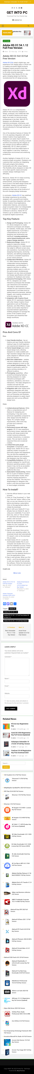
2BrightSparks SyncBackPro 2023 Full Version (17, 788)
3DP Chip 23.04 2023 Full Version (13, 791)
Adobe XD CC (17, 195)
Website (7, 693)
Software (6, 41)
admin (6, 51)
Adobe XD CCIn (8, 62)
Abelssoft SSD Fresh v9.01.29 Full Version (16, 957)
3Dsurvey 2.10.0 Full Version (12, 804)
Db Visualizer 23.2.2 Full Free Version (15, 775)
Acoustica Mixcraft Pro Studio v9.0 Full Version (18, 1036)
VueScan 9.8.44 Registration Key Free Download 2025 (16, 2)
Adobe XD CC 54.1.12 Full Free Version (16, 621)
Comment (8, 657)
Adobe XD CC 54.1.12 (10, 612)
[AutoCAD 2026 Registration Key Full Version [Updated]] (25, 33)
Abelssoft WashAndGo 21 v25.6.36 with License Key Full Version (20, 963)
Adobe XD (12, 608)
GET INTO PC (17, 12)
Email (7, 686)
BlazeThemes (21, 1070)
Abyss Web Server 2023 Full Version (14, 1008)
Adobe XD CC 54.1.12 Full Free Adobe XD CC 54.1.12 (16, 616)
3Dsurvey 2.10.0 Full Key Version (21, 795)
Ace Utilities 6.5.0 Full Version (20, 1021)
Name (7, 678)
